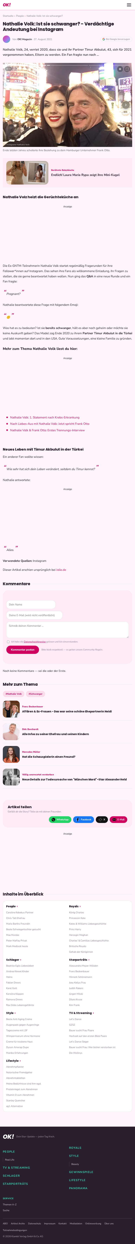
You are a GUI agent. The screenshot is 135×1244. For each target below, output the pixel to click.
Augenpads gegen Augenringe (22, 1024)
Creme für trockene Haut (19, 1041)
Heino (9, 977)
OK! (7, 5)
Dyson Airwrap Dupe (17, 1047)
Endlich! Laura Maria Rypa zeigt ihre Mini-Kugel (85, 175)
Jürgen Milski (76, 994)
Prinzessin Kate (77, 918)
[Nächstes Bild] (126, 105)
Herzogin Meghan (78, 935)
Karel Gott (11, 988)
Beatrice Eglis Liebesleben (20, 965)
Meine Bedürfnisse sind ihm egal (23, 1083)
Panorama (78, 1188)
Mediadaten (76, 1223)
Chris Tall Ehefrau (15, 918)
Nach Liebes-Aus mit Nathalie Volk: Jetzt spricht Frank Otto (49, 424)
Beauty (75, 1164)
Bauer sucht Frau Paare (81, 1030)
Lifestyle (12, 1061)
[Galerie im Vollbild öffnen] (127, 69)
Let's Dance (75, 1019)
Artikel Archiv (18, 1223)
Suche (6, 1210)
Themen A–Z (10, 1204)
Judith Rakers (76, 988)
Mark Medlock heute (17, 946)
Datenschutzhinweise (35, 641)
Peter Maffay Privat (16, 940)
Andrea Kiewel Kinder (17, 971)
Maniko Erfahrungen (17, 1053)
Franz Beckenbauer (79, 971)
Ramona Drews (14, 999)
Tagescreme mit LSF (16, 1030)
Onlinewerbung (93, 1223)
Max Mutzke (12, 935)
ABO (5, 1223)
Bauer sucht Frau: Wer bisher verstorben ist (92, 1047)
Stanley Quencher (15, 1100)
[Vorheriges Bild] (9, 105)
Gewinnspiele (81, 1172)
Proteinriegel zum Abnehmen (22, 1089)
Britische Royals (77, 946)
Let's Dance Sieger (79, 1041)
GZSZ (72, 1024)
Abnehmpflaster (15, 1066)
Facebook (86, 819)
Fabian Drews (13, 982)
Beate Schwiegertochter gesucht (23, 929)
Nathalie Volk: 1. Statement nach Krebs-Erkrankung (44, 417)
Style (10, 1013)
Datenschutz (34, 1223)
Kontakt (63, 1223)
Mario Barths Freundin (18, 923)
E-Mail (120, 819)
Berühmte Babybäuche (62, 170)
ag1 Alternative (14, 1106)
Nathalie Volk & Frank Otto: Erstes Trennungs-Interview (47, 430)
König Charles (76, 912)
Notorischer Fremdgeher (19, 1072)
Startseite (8, 16)
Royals (74, 906)
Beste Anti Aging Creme (19, 1019)
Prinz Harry (75, 929)
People (20, 16)
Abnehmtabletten (15, 1078)
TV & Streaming (80, 1013)
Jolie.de (61, 570)
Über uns (109, 1223)
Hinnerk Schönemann (80, 977)
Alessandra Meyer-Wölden (83, 965)
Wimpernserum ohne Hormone (23, 1036)
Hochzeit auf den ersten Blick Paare (88, 1036)
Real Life (9, 1159)
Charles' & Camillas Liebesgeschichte (89, 940)
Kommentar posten (22, 649)
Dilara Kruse (75, 999)
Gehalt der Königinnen (81, 952)
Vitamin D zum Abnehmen (20, 1095)
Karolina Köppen (15, 994)
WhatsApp (63, 819)
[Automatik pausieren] (120, 69)
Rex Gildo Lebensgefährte (20, 1005)
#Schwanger (35, 694)
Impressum (49, 1223)
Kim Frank (74, 1005)
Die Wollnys (75, 1053)
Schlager (12, 960)
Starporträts (78, 960)
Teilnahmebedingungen (15, 1230)
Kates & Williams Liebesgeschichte (87, 923)
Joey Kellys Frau (77, 982)
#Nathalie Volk (14, 694)
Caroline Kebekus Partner (19, 912)
